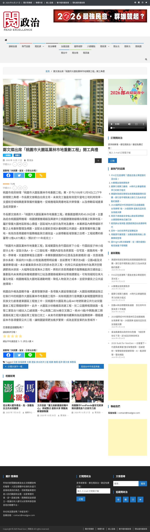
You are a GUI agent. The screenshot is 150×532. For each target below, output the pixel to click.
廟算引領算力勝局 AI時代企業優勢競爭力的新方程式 (128, 295)
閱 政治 (30, 160)
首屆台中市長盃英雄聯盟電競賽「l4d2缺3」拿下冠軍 (92, 366)
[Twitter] (19, 175)
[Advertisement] (127, 382)
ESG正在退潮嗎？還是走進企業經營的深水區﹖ (128, 276)
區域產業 (22, 362)
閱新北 (127, 46)
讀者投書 (13, 46)
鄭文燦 (66, 362)
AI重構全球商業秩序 (120, 182)
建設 (33, 362)
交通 (15, 362)
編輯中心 (28, 412)
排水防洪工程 (42, 362)
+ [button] (20, 164)
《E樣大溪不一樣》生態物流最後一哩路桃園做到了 (17, 366)
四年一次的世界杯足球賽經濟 (124, 230)
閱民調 (38, 46)
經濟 (60, 362)
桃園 (51, 362)
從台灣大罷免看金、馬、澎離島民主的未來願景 (18, 407)
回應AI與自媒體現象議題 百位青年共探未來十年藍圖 (128, 307)
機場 (56, 362)
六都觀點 (91, 46)
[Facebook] (8, 175)
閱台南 (75, 53)
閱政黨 (103, 46)
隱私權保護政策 (79, 2)
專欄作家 (39, 2)
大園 (29, 362)
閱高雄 (86, 53)
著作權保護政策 (63, 2)
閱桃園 (138, 46)
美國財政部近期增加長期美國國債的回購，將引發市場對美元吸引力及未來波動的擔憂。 (128, 197)
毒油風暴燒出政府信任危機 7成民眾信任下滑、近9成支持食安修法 (128, 333)
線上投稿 (49, 2)
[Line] (30, 175)
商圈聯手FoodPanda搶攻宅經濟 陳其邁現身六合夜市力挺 (87, 407)
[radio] (4, 336)
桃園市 (17, 155)
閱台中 (64, 53)
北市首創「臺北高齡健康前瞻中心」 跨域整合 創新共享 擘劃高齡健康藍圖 (52, 408)
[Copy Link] (41, 175)
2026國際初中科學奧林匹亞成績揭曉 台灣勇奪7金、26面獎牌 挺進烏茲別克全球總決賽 (128, 208)
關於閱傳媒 (27, 2)
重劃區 (73, 362)
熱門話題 (26, 46)
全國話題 (65, 46)
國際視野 (78, 46)
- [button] (14, 164)
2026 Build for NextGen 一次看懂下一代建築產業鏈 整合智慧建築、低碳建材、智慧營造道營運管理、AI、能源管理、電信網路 (128, 349)
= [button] (25, 164)
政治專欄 (52, 46)
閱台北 (116, 46)
